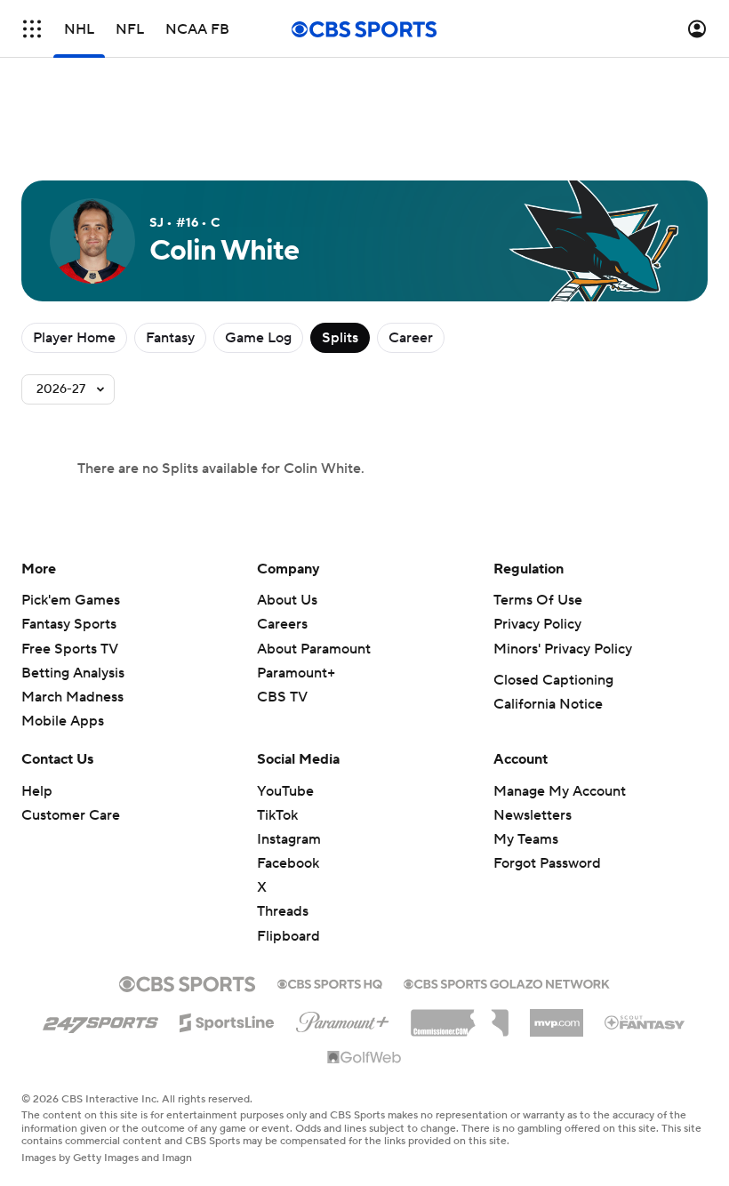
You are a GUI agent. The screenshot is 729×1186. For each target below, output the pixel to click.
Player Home (74, 338)
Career (411, 338)
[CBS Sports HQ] (329, 982)
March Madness (72, 697)
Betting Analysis (72, 673)
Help (36, 791)
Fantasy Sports (68, 624)
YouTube (285, 791)
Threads (282, 911)
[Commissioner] (460, 1016)
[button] (32, 29)
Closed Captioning (553, 680)
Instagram (289, 839)
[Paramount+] (342, 1019)
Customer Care (70, 815)
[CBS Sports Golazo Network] (507, 982)
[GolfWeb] (364, 1058)
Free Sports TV (69, 649)
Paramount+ (296, 673)
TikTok (277, 815)
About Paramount (314, 649)
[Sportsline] (227, 1020)
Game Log (258, 338)
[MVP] (556, 1016)
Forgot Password (547, 863)
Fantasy (170, 338)
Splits (340, 338)
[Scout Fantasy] (645, 1021)
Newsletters (532, 815)
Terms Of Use (537, 600)
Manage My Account (559, 791)
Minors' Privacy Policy (562, 649)
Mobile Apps (62, 721)
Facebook (288, 863)
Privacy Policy (537, 624)
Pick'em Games (70, 600)
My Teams (525, 839)
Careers (282, 624)
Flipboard (288, 936)
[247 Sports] (100, 1020)
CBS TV (282, 697)
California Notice (548, 704)
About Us (287, 600)
